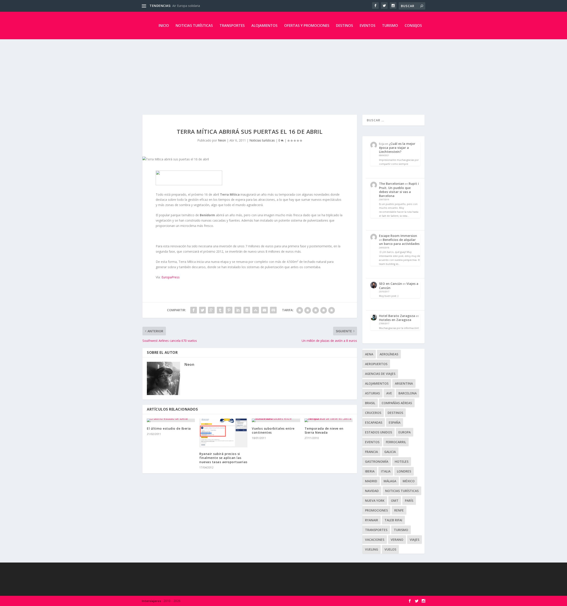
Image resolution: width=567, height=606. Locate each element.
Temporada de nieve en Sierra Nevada (324, 430)
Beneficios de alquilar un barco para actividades (399, 242)
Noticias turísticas (194, 25)
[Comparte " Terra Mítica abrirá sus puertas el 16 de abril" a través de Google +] (211, 310)
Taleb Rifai (393, 520)
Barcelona (407, 393)
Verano (397, 539)
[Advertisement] (283, 72)
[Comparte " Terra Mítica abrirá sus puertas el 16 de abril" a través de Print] (273, 310)
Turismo (390, 25)
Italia (385, 471)
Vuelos (390, 549)
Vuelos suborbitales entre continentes (273, 430)
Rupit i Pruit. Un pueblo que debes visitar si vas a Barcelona (399, 189)
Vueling (371, 549)
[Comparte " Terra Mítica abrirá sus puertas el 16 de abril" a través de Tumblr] (220, 310)
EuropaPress (170, 277)
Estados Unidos (378, 432)
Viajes (414, 539)
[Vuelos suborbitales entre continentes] (276, 420)
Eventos (367, 25)
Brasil (370, 403)
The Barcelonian (391, 183)
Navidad (372, 491)
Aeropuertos (376, 364)
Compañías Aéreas (397, 403)
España (394, 422)
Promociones (376, 510)
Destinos (344, 25)
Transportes (232, 25)
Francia (371, 452)
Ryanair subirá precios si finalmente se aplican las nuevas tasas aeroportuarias (223, 458)
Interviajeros (151, 601)
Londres (404, 471)
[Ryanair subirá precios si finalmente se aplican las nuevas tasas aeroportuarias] (223, 433)
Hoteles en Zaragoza (395, 320)
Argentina (404, 383)
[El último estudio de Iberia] (171, 420)
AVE (389, 393)
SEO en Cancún (390, 283)
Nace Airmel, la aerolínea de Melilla (197, 6)
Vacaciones (374, 539)
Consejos (413, 25)
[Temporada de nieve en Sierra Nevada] (329, 420)
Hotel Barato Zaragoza (397, 316)
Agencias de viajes (380, 374)
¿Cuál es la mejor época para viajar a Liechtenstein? (397, 148)
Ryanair (371, 520)
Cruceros (373, 413)
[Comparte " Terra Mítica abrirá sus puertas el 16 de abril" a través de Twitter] (202, 310)
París (409, 500)
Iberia (370, 471)
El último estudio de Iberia (169, 428)
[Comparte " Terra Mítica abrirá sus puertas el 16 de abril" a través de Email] (264, 310)
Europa (404, 432)
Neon (222, 140)
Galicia (390, 452)
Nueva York (374, 500)
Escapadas (373, 422)
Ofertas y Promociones (306, 25)
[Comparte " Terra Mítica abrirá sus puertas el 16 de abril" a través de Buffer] (246, 310)
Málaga (390, 481)
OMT (394, 500)
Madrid (371, 481)
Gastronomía (376, 461)
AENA (369, 354)
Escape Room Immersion (398, 236)
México (409, 481)
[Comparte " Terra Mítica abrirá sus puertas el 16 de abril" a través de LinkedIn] (237, 310)
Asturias (372, 393)
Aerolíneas (389, 354)
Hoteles (401, 461)
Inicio (164, 25)
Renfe (399, 510)
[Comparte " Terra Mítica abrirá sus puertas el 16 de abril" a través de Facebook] (193, 310)
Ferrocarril (396, 442)
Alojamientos (264, 25)
